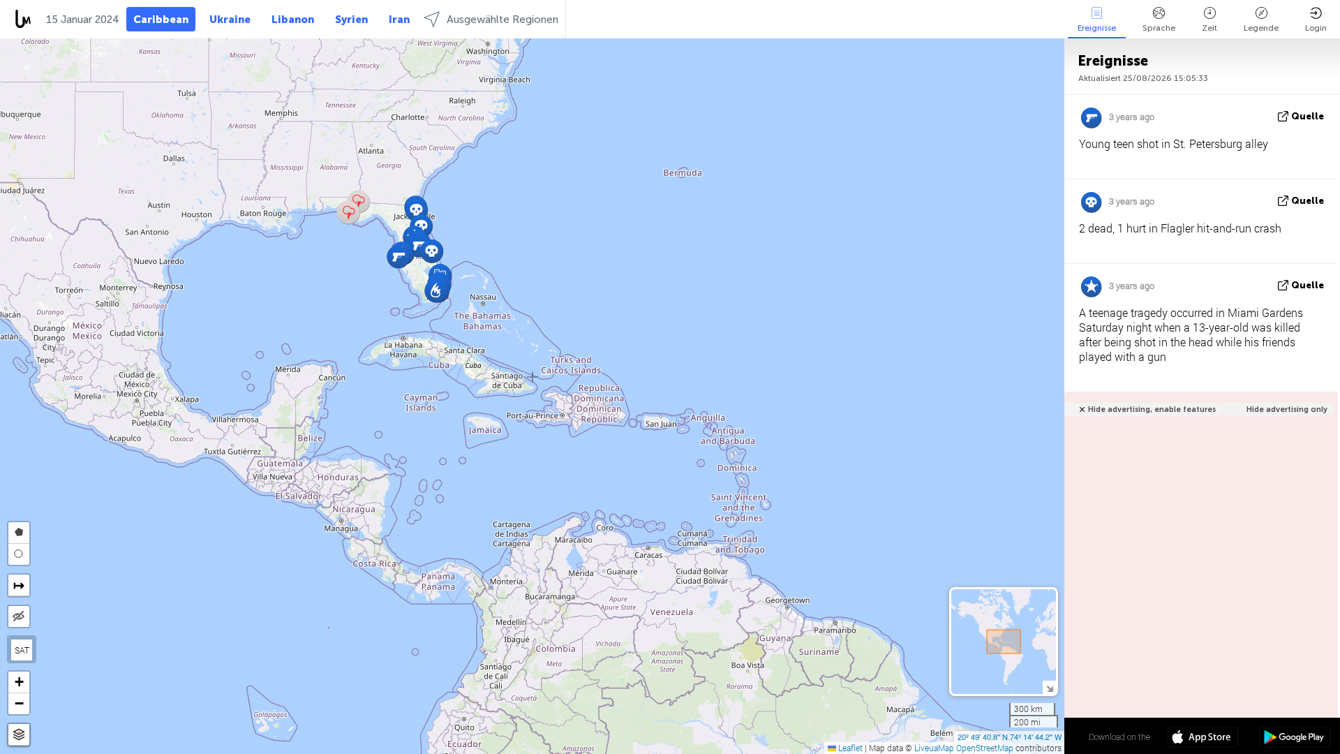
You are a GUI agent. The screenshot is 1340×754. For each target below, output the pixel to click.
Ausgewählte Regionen (502, 19)
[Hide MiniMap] (1049, 687)
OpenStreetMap (984, 747)
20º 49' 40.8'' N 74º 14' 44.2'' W (1010, 736)
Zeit (1209, 28)
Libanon (292, 19)
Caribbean (160, 19)
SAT (22, 650)
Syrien (351, 19)
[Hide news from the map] (18, 616)
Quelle (1307, 116)
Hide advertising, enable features (1152, 409)
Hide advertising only (1286, 409)
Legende (1261, 28)
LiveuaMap (934, 747)
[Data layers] (18, 735)
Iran (399, 19)
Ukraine (230, 19)
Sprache (1158, 28)
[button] (416, 209)
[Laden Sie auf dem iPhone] (1203, 739)
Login (1316, 28)
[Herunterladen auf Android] (1294, 739)
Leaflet (849, 747)
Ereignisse (1097, 28)
